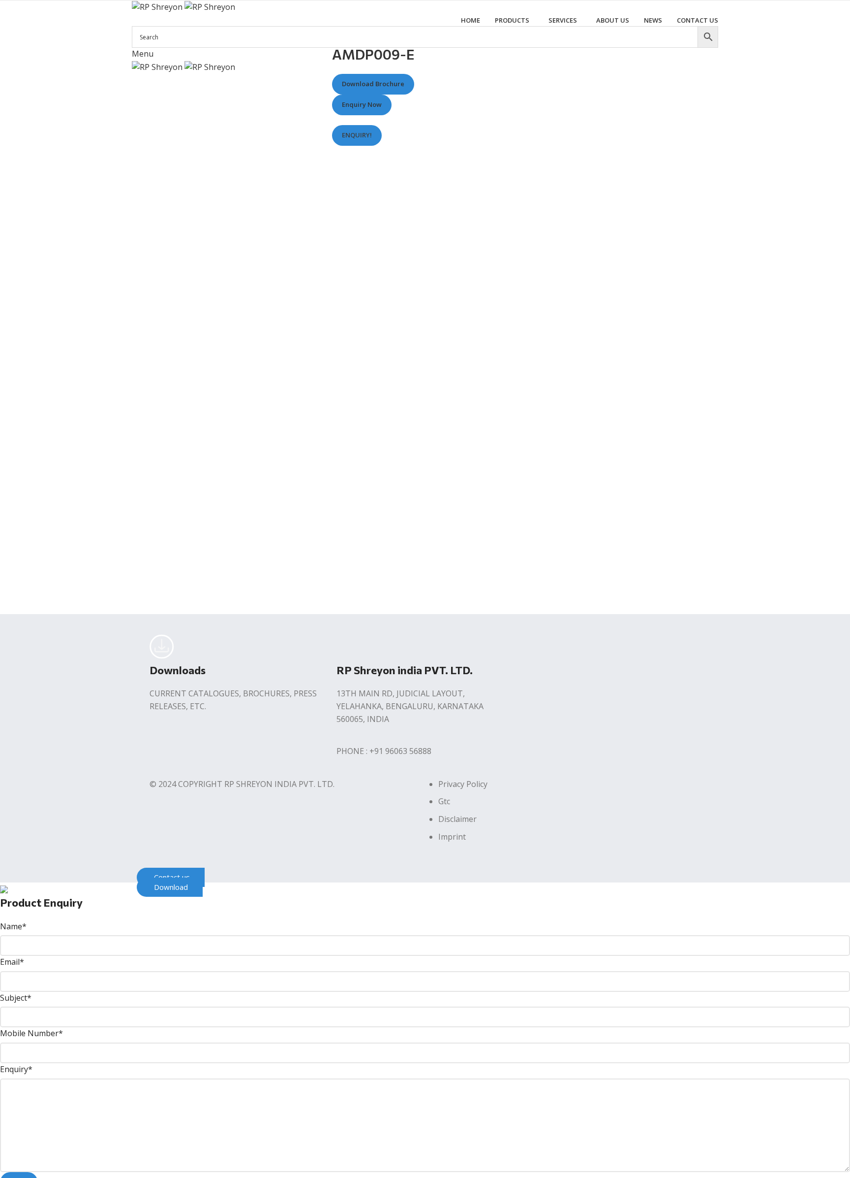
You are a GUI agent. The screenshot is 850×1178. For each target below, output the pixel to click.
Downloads (178, 670)
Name (13, 926)
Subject (15, 997)
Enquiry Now (362, 105)
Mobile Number (31, 1033)
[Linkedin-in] (589, 646)
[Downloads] (162, 646)
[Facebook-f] (535, 646)
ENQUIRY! (357, 135)
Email (12, 961)
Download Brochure (373, 84)
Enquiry (16, 1069)
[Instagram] (562, 646)
